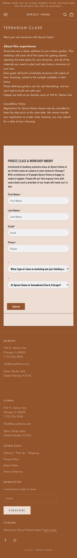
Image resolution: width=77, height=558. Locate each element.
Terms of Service (13, 472)
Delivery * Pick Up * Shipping (21, 453)
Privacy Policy (11, 459)
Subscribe (17, 510)
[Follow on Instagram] (14, 540)
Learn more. (50, 530)
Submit (16, 306)
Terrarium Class (23, 27)
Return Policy (11, 465)
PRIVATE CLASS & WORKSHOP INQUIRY (30, 161)
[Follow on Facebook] (5, 540)
